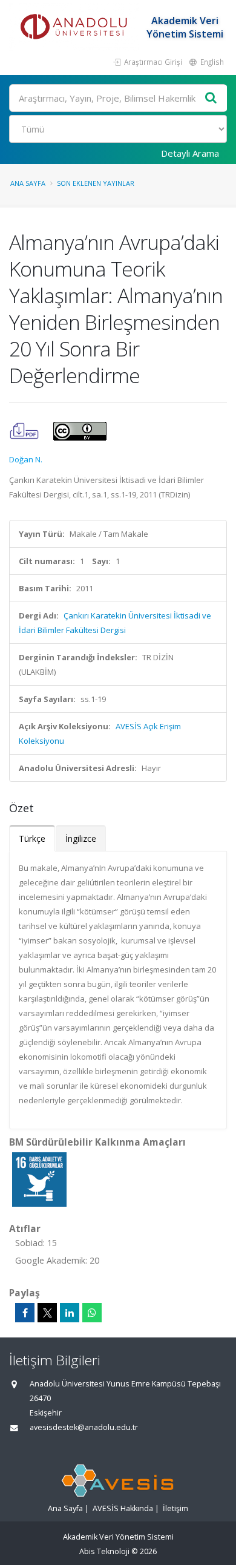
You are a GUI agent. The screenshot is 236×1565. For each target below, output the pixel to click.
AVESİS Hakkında (123, 1508)
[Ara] (211, 98)
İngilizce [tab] (80, 838)
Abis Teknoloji (104, 1551)
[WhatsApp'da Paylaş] (92, 1312)
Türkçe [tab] (32, 838)
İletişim (175, 1508)
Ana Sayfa (27, 183)
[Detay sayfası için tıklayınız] (39, 1178)
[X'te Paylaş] (47, 1312)
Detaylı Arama (190, 153)
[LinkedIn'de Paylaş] (69, 1312)
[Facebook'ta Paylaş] (24, 1312)
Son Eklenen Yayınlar (95, 183)
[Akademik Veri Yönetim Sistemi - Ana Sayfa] (75, 27)
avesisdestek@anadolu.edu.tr (84, 1427)
